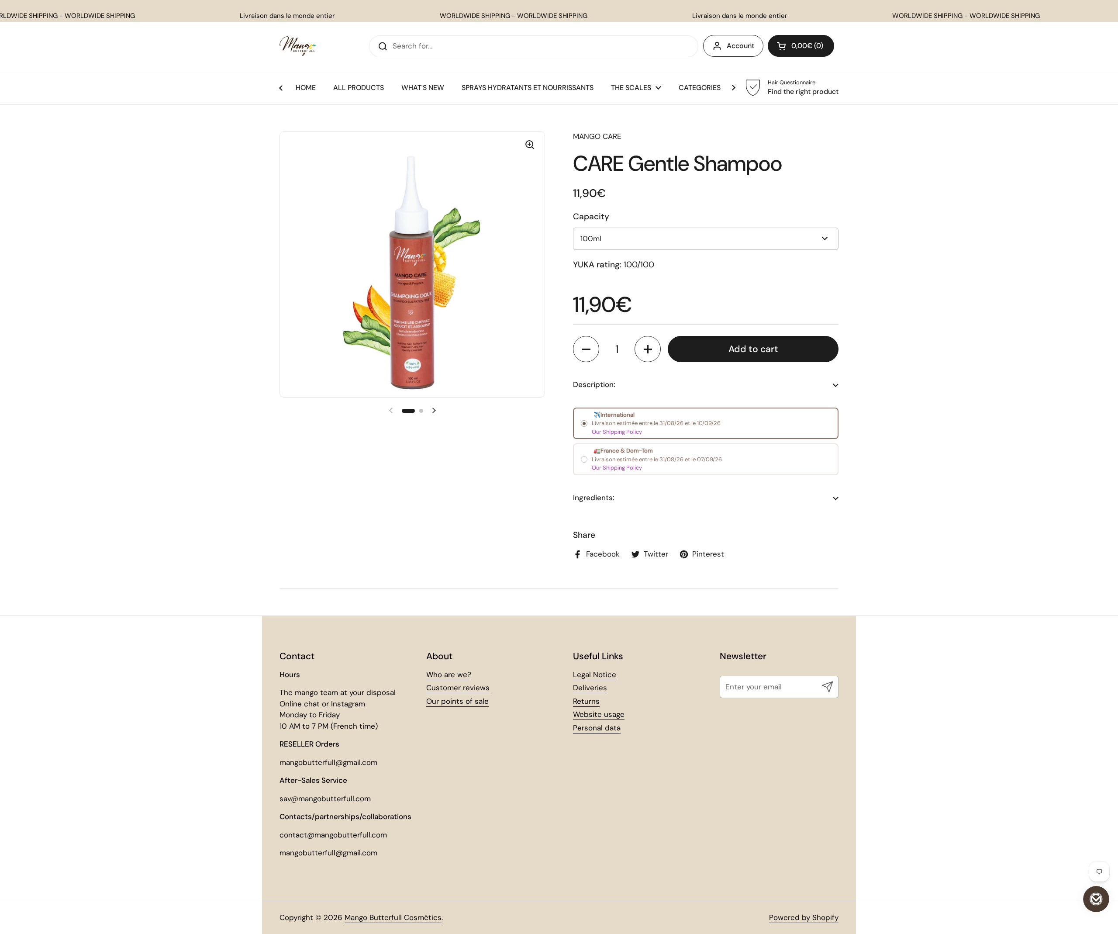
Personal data (597, 728)
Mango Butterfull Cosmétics (393, 917)
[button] (801, 46)
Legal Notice (594, 674)
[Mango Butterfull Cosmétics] (298, 46)
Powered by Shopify (803, 917)
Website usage (599, 714)
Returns (586, 701)
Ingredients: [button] (593, 497)
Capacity (591, 216)
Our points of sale (457, 701)
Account (740, 45)
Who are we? (448, 674)
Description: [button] (594, 384)
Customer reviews (458, 687)
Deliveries (590, 687)
